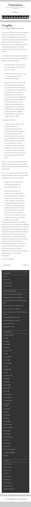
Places (5, 403)
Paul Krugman (7, 482)
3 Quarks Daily (7, 464)
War (4, 455)
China (5, 405)
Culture (5, 344)
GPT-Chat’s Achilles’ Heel (16, 305)
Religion (5, 430)
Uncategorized (10, 259)
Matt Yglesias (7, 479)
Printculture (15, 5)
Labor (5, 366)
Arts (4, 338)
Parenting (6, 397)
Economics (6, 350)
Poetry (5, 418)
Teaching (5, 443)
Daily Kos (6, 473)
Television (6, 446)
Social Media (6, 437)
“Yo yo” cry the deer (15, 309)
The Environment (8, 449)
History (5, 360)
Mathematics (6, 375)
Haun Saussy (20, 28)
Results (25, 265)
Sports (5, 440)
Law (4, 372)
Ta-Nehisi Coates (7, 486)
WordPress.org (7, 286)
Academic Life (7, 335)
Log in (5, 276)
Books (5, 341)
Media (5, 378)
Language (5, 369)
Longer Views (7, 265)
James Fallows (7, 476)
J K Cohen (6, 363)
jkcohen (5, 294)
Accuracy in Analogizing (16, 294)
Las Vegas (6, 415)
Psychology (6, 427)
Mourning (6, 388)
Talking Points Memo (9, 489)
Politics (5, 421)
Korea (5, 412)
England (5, 409)
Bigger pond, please (15, 317)
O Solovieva (6, 394)
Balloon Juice (7, 470)
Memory (5, 385)
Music (5, 391)
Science (5, 433)
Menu (16, 12)
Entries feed (6, 279)
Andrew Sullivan (7, 467)
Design (5, 347)
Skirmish (24, 499)
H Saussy (5, 357)
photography (6, 400)
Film (4, 353)
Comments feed (7, 282)
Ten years (12, 323)
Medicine (5, 381)
